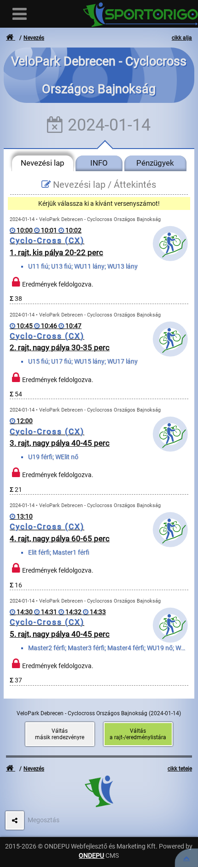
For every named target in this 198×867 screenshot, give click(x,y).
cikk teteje (180, 768)
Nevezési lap (42, 162)
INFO (99, 162)
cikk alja (182, 38)
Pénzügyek (155, 162)
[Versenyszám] (186, 858)
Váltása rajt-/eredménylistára (138, 734)
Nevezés (33, 38)
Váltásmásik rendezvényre (59, 734)
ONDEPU (91, 855)
